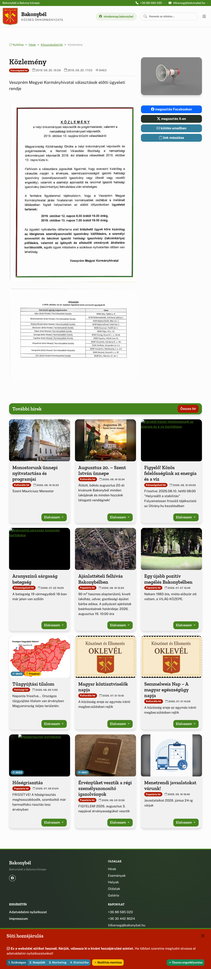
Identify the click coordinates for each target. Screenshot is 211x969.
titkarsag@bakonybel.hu (126, 925)
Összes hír (188, 409)
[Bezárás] (202, 936)
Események (117, 876)
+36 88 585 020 (120, 912)
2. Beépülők (37, 962)
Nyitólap (18, 44)
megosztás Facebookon (173, 109)
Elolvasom (52, 517)
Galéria (113, 895)
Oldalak (114, 889)
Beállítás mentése (109, 962)
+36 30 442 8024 (121, 919)
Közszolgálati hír (52, 44)
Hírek (32, 44)
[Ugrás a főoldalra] (10, 16)
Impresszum (18, 919)
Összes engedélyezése (187, 962)
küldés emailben (173, 128)
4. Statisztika (79, 962)
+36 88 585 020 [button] (151, 3)
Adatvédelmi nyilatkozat (28, 912)
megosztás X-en (173, 119)
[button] (72, 192)
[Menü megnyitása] (204, 16)
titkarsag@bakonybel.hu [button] (189, 3)
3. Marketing (58, 962)
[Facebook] (12, 878)
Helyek (113, 882)
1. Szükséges (17, 962)
